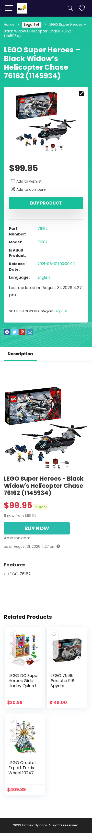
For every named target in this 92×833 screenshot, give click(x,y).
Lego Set (31, 24)
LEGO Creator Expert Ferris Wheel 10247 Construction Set (22, 773)
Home (9, 24)
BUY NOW (37, 528)
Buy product (46, 203)
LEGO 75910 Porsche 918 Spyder (62, 681)
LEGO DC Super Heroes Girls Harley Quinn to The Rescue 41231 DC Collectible (23, 688)
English (44, 277)
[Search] (70, 8)
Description (20, 354)
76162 (43, 228)
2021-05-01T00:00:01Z (57, 263)
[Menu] (9, 8)
